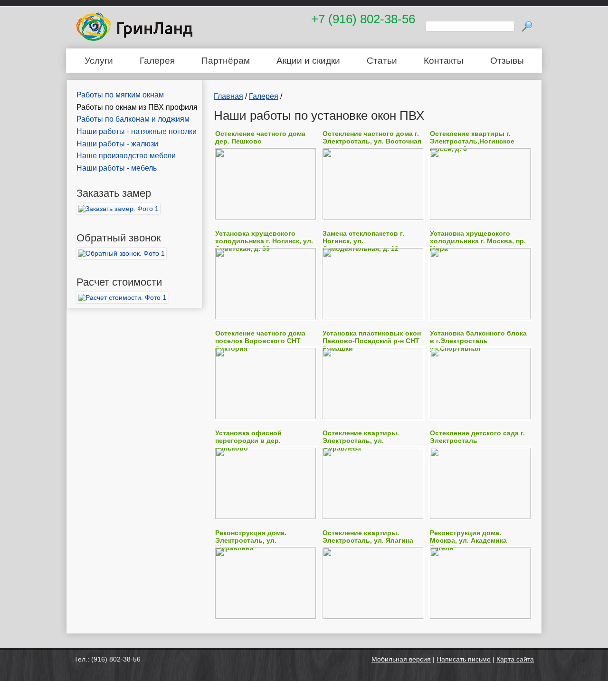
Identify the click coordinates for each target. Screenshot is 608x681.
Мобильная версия (401, 659)
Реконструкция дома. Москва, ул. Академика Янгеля (468, 540)
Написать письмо (464, 659)
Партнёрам (225, 61)
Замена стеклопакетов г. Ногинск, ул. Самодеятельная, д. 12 (363, 241)
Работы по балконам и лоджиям (133, 119)
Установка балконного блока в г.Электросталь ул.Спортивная (478, 340)
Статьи (382, 61)
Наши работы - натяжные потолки (136, 131)
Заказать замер (113, 193)
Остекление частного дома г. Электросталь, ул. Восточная (372, 137)
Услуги (99, 61)
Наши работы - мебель (116, 168)
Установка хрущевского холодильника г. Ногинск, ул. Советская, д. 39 (264, 241)
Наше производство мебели (126, 156)
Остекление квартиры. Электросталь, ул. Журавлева (361, 440)
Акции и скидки (308, 61)
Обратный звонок (118, 238)
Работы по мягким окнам (120, 95)
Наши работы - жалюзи (117, 144)
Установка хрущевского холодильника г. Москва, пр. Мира (478, 241)
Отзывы (507, 61)
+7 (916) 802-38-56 (363, 19)
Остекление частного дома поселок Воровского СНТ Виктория (260, 340)
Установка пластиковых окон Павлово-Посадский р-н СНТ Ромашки (372, 340)
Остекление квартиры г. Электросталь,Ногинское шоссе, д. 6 (472, 141)
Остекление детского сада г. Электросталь (477, 436)
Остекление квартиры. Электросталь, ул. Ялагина (368, 536)
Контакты (444, 61)
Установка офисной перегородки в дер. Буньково (248, 440)
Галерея (157, 61)
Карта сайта (515, 659)
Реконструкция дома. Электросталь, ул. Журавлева (250, 540)
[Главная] (134, 38)
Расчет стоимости (119, 282)
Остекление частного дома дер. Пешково (260, 137)
